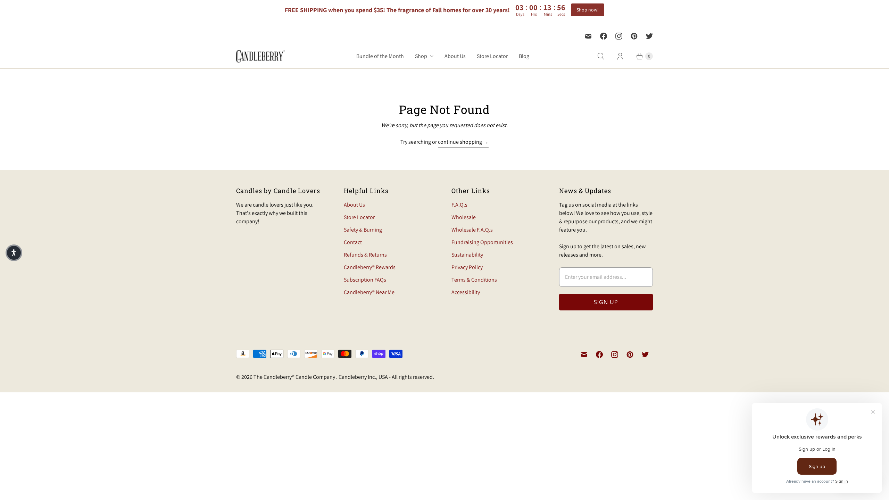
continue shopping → (463, 141)
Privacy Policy (467, 267)
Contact (353, 242)
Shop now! (587, 10)
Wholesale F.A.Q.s (472, 229)
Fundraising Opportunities (482, 242)
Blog (524, 56)
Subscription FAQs (365, 279)
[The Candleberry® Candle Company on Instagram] (618, 36)
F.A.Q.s (459, 204)
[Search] (600, 56)
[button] (14, 252)
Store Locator (492, 56)
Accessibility (465, 292)
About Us (455, 56)
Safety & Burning (363, 229)
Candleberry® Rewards (370, 267)
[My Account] (620, 56)
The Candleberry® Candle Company (295, 377)
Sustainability (467, 254)
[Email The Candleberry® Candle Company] (588, 36)
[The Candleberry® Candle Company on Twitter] (649, 36)
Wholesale (463, 217)
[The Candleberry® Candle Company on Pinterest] (634, 36)
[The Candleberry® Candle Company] (260, 56)
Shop (421, 56)
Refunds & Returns (365, 254)
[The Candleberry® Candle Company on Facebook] (603, 36)
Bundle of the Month (380, 56)
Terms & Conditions (474, 279)
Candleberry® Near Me (369, 292)
